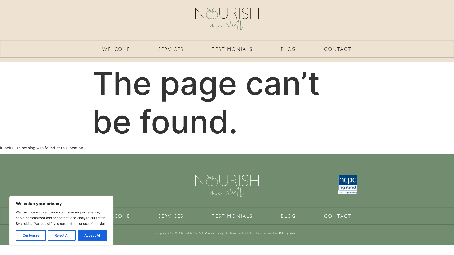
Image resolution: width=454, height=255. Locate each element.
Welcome (116, 48)
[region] (61, 221)
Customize (31, 235)
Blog (288, 48)
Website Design (215, 233)
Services (171, 48)
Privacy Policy (288, 233)
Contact (338, 48)
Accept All (92, 235)
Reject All (62, 235)
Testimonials (232, 48)
